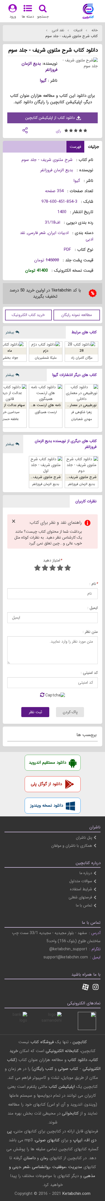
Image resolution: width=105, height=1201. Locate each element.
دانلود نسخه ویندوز (46, 805)
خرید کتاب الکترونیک (28, 315)
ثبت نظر (35, 712)
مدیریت (75, 1167)
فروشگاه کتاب (42, 1042)
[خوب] (52, 568)
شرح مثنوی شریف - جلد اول (39, 477)
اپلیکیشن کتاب (62, 1086)
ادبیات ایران (58, 233)
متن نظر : (90, 632)
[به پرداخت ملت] (18, 1021)
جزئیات (93, 147)
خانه (94, 30)
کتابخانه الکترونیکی (61, 1051)
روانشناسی (41, 1167)
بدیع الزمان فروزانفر (39, 66)
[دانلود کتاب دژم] (45, 345)
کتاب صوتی (68, 1068)
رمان (44, 1158)
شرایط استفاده (81, 889)
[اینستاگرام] (96, 988)
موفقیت (59, 1167)
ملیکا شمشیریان (46, 357)
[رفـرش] (42, 695)
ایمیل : (92, 608)
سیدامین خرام (10, 412)
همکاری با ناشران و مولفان (71, 846)
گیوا (43, 80)
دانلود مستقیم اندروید (47, 762)
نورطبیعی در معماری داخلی (77, 405)
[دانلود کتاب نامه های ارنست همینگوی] (45, 393)
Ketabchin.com (76, 1193)
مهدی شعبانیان (81, 419)
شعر (26, 1167)
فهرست (75, 147)
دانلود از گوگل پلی (46, 784)
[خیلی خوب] (45, 568)
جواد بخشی (10, 357)
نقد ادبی (57, 30)
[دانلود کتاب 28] (81, 345)
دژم (45, 351)
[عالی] (37, 568)
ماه (10, 351)
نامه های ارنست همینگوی (41, 405)
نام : (93, 584)
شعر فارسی (36, 233)
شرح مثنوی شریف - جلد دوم (75, 477)
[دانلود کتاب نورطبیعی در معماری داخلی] (81, 393)
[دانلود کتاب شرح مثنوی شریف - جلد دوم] (81, 465)
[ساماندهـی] (52, 1021)
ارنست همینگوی (46, 412)
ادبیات (77, 30)
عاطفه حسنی (10, 419)
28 (81, 351)
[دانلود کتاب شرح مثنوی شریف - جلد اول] (45, 465)
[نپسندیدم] (60, 568)
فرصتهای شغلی (80, 897)
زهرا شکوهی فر (81, 412)
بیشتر (10, 332)
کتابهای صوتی (47, 1140)
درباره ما (86, 873)
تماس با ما (84, 905)
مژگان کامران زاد (81, 357)
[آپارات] (85, 988)
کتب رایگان (43, 1068)
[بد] (67, 568)
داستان (30, 1158)
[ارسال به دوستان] (25, 130)
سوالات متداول (80, 881)
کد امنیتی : (89, 673)
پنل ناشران (84, 838)
